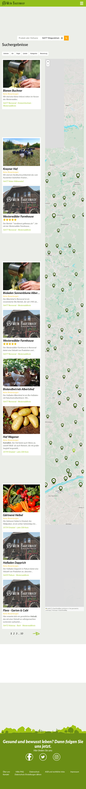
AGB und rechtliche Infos (55, 772)
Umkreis (6, 53)
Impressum (74, 772)
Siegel (18, 53)
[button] (62, 329)
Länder (25, 53)
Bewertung (43, 53)
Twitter (43, 757)
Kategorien (33, 53)
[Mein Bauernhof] (32, 3)
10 (21, 633)
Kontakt (6, 775)
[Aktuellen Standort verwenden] (62, 38)
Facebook (29, 757)
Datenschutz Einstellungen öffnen (28, 775)
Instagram (56, 757)
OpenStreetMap (63, 610)
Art (13, 53)
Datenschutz (34, 772)
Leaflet (49, 608)
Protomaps (54, 610)
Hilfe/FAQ (20, 772)
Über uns (6, 772)
